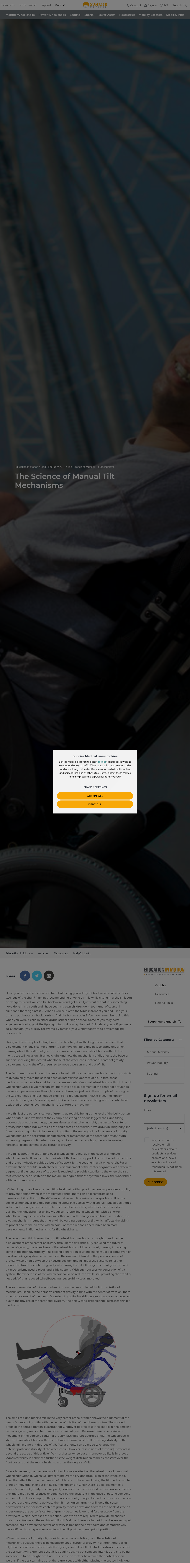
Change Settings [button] (95, 786)
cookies (102, 761)
